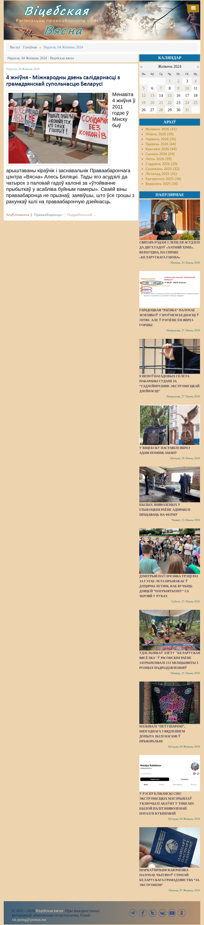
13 (152, 95)
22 (170, 103)
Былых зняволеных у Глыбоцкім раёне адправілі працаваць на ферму (164, 509)
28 (161, 110)
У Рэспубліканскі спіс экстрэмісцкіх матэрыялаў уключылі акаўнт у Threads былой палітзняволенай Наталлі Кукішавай (166, 803)
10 (187, 88)
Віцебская (56, 10)
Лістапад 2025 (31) (161, 174)
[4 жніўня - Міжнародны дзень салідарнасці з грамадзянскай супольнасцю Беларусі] (58, 128)
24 (187, 103)
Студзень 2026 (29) (161, 164)
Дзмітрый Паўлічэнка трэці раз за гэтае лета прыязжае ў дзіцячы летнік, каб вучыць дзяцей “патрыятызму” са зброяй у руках (168, 586)
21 (161, 103)
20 (152, 103)
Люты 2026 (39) (159, 159)
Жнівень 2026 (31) (161, 129)
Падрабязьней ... (81, 215)
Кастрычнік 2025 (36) (163, 179)
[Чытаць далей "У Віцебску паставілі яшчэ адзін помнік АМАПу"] (169, 425)
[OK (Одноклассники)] (181, 913)
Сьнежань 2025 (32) (162, 169)
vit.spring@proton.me (29, 920)
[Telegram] (133, 913)
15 (170, 95)
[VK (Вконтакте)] (162, 913)
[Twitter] (152, 913)
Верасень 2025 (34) (162, 184)
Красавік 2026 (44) (161, 149)
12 (144, 95)
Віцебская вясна (49, 911)
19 (144, 103)
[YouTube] (172, 913)
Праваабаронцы (48, 215)
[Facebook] (143, 913)
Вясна (63, 30)
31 (187, 110)
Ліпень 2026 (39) (160, 134)
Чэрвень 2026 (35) (161, 139)
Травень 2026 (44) (161, 144)
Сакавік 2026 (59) (160, 154)
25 (196, 103)
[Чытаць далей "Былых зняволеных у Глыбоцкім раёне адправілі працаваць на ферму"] (169, 484)
